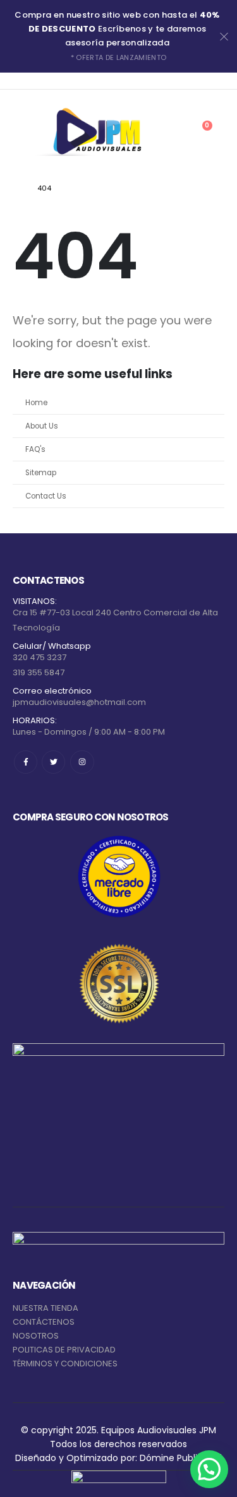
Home (36, 403)
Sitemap (40, 473)
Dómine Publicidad (181, 1458)
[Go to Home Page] (16, 188)
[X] (38, 81)
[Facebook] (20, 81)
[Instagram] (55, 81)
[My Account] (171, 132)
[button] (209, 1469)
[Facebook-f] (25, 762)
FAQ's (35, 449)
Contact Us (45, 496)
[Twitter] (53, 762)
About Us (41, 426)
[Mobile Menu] (21, 132)
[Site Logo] (95, 131)
